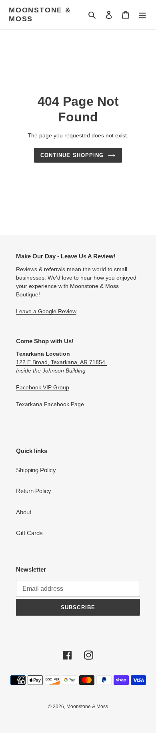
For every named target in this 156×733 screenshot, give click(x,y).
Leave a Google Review (46, 311)
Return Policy (33, 490)
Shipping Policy (36, 470)
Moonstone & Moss (40, 14)
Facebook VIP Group (42, 387)
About (23, 512)
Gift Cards (29, 533)
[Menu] (142, 14)
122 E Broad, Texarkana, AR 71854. (61, 362)
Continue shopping (72, 155)
